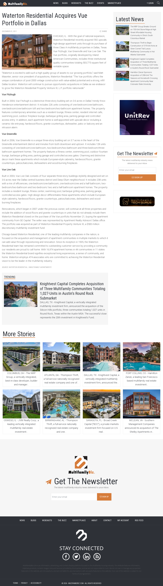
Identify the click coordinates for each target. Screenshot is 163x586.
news (55, 3)
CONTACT (107, 520)
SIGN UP (105, 497)
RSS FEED (139, 520)
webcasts (76, 3)
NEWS (22, 520)
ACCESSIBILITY (36, 583)
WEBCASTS (47, 520)
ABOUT (94, 520)
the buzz (89, 3)
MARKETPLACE (79, 520)
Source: (26, 267)
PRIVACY (24, 583)
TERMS (15, 583)
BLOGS (33, 520)
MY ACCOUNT (123, 520)
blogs (65, 3)
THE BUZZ (62, 520)
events (100, 3)
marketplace (114, 3)
